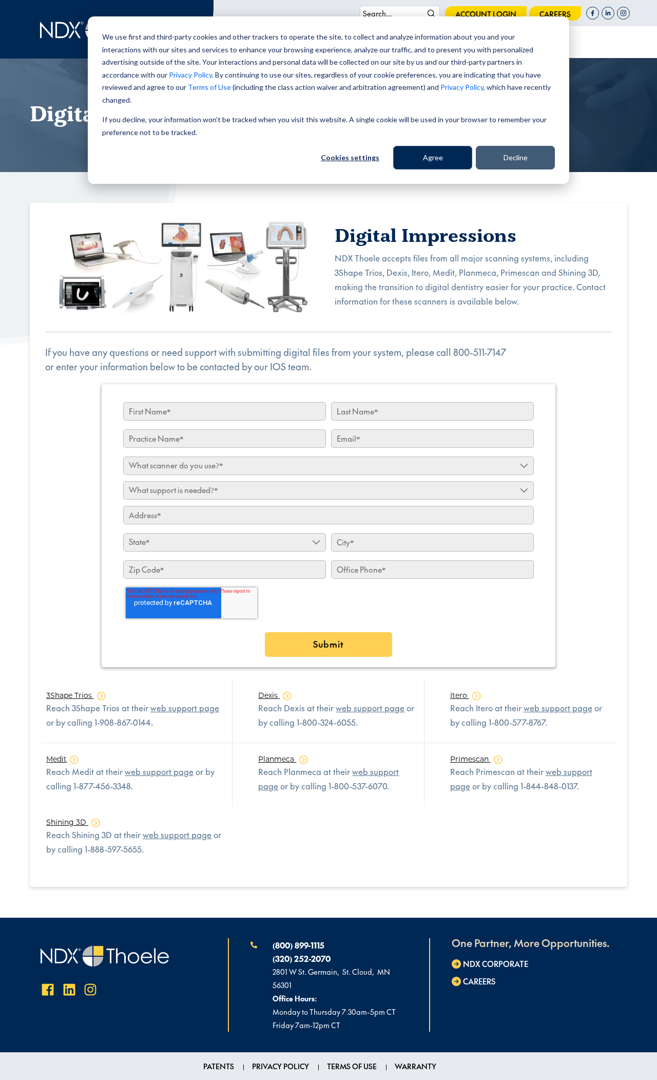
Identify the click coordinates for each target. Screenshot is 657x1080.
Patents (218, 1066)
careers (555, 14)
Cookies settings (350, 157)
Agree (433, 157)
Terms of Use (209, 87)
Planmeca (277, 759)
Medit (56, 759)
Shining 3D (67, 822)
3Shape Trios (70, 695)
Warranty (415, 1066)
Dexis (269, 695)
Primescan (470, 759)
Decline (516, 157)
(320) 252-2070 (302, 958)
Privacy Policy (190, 74)
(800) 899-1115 (298, 945)
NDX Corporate (495, 963)
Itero (459, 695)
